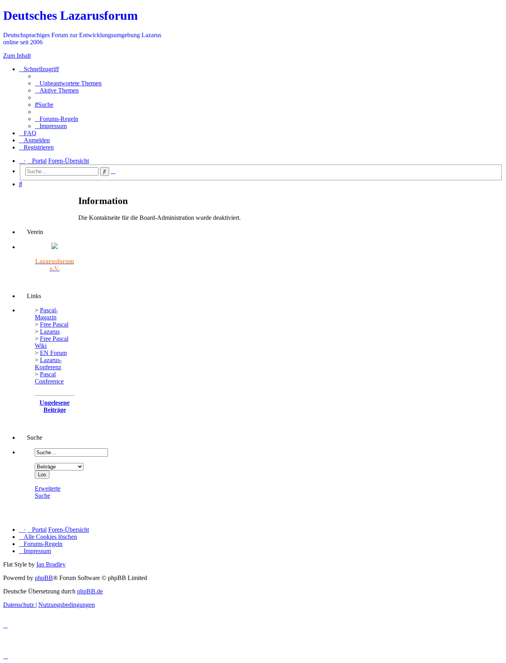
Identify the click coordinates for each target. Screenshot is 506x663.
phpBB (44, 577)
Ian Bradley (51, 564)
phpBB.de (90, 591)
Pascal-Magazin (46, 314)
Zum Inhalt (17, 55)
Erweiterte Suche (47, 492)
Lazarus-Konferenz (48, 363)
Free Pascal (54, 324)
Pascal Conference (49, 378)
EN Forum (53, 352)
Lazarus (50, 331)
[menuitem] (68, 83)
